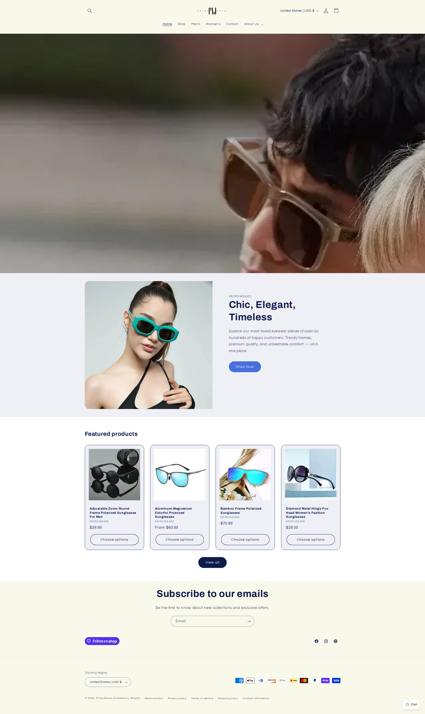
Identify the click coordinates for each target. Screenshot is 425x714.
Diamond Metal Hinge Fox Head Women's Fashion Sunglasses (307, 512)
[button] (90, 11)
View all (212, 562)
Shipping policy (228, 698)
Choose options (114, 539)
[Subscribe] (249, 621)
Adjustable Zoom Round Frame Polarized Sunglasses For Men (113, 512)
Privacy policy (177, 698)
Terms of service (202, 698)
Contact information (256, 698)
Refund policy (154, 698)
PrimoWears (104, 698)
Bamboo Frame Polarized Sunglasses (241, 510)
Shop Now (245, 366)
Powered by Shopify (127, 698)
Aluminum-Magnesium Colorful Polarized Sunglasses (173, 512)
